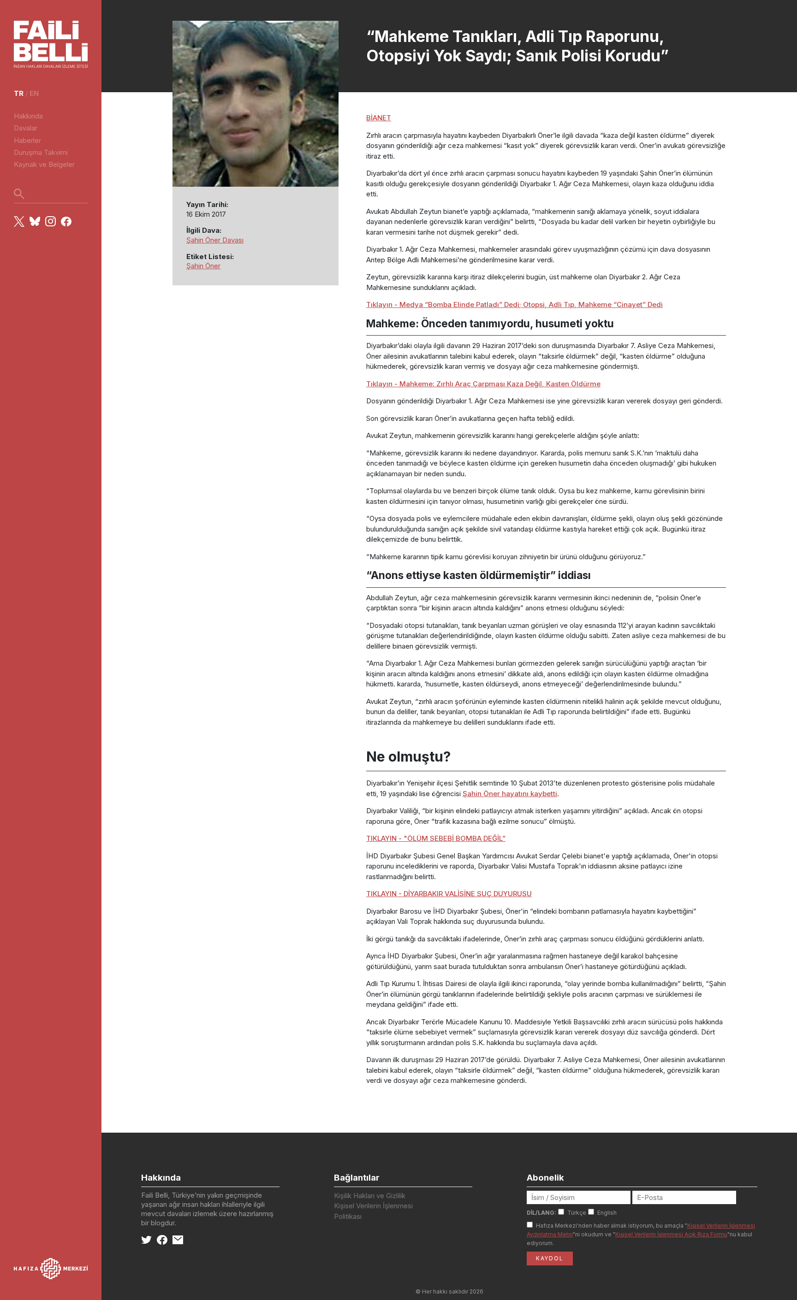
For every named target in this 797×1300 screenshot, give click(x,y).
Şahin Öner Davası (215, 240)
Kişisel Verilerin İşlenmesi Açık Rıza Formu (671, 1234)
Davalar (25, 128)
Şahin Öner (203, 265)
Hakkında (28, 116)
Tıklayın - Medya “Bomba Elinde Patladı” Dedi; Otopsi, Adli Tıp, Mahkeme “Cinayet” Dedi (514, 304)
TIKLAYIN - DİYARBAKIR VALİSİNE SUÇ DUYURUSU (449, 893)
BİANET (378, 117)
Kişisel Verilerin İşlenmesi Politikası (373, 1211)
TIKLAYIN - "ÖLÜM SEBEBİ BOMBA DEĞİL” (436, 838)
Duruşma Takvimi (41, 152)
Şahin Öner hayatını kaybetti (510, 793)
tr (19, 93)
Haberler (27, 140)
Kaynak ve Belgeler (44, 164)
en (34, 93)
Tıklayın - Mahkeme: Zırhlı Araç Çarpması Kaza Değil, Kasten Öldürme (483, 383)
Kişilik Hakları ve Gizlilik (369, 1195)
